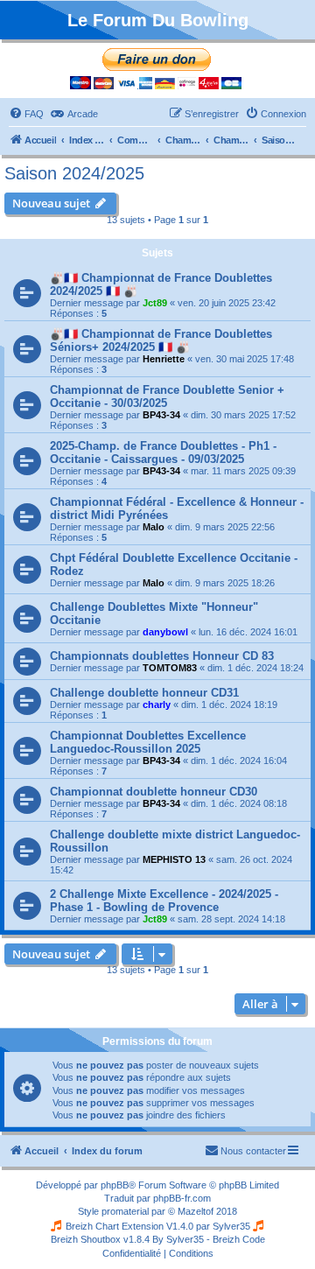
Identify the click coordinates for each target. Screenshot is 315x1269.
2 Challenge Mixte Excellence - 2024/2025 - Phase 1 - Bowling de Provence (164, 900)
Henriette (164, 359)
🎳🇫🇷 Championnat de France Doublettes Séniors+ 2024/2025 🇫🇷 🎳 (161, 340)
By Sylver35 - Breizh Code (208, 1239)
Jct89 (155, 303)
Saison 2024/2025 (74, 173)
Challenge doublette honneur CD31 (144, 692)
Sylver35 (231, 1226)
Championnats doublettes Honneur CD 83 (162, 656)
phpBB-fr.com (182, 1198)
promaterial (125, 1211)
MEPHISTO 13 (174, 859)
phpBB (115, 1185)
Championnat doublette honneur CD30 (153, 791)
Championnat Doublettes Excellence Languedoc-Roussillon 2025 (148, 742)
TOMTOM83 (170, 668)
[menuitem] (26, 113)
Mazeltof (196, 1211)
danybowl (165, 632)
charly (157, 704)
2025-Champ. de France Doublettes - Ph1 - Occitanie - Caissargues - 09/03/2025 (163, 452)
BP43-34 (161, 415)
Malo (153, 527)
